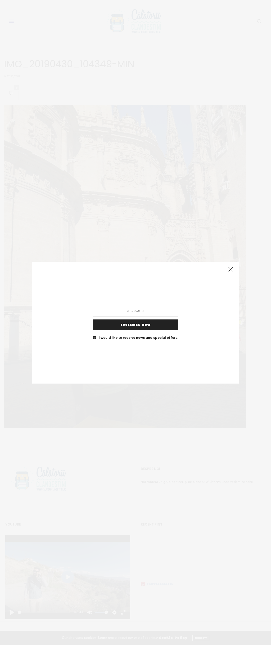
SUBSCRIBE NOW (135, 324)
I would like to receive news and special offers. (138, 337)
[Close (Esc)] (230, 269)
